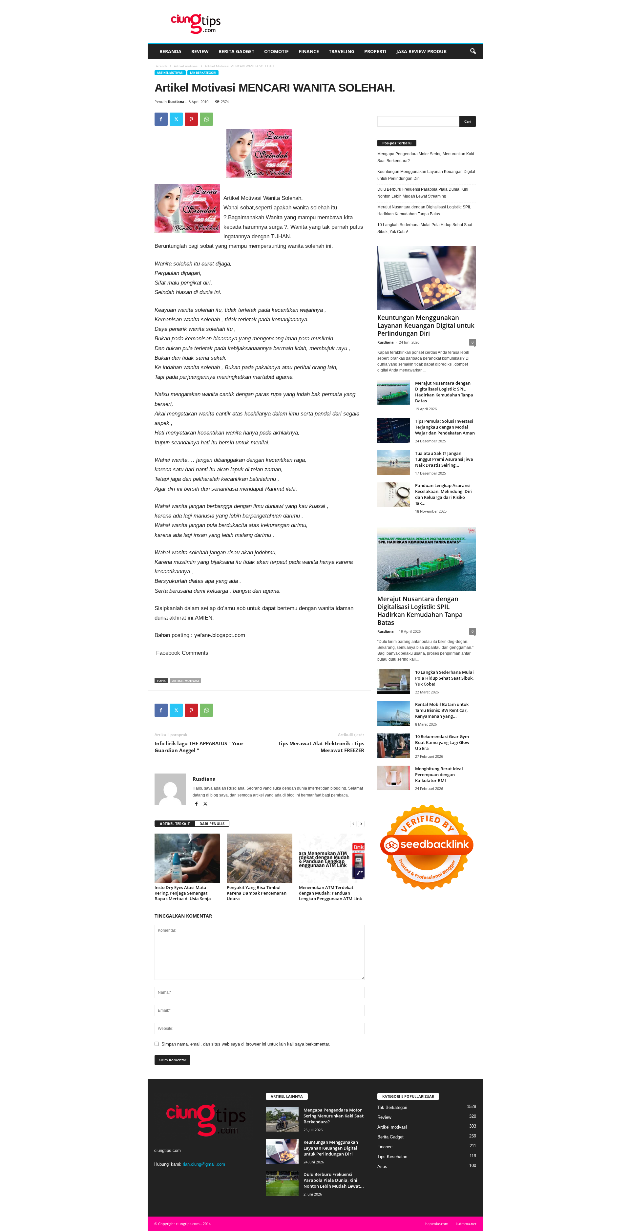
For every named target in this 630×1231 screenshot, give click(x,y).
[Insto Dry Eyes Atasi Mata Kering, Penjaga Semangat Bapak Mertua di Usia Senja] (187, 858)
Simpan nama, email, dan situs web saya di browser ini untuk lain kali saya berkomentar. (245, 1044)
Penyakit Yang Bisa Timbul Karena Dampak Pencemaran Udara (256, 893)
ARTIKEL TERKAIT (175, 823)
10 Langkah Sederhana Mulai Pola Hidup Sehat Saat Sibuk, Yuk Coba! (424, 228)
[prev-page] (353, 823)
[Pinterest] (191, 119)
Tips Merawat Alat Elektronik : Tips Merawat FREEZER (321, 746)
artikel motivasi (185, 681)
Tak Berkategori (203, 73)
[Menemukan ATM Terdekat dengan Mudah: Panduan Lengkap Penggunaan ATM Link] (332, 858)
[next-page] (361, 823)
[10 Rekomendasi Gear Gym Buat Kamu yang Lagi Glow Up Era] (393, 745)
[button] (473, 51)
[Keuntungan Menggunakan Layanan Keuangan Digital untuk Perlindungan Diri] (426, 278)
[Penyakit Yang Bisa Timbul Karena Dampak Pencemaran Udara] (259, 858)
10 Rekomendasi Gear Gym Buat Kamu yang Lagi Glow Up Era (442, 742)
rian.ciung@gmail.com (204, 1164)
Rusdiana (176, 101)
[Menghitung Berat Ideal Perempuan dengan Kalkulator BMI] (393, 778)
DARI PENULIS (212, 823)
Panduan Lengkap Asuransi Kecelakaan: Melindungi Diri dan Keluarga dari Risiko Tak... (443, 494)
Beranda (170, 51)
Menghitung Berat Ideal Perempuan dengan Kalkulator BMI (439, 774)
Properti (375, 51)
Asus (382, 1166)
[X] (176, 119)
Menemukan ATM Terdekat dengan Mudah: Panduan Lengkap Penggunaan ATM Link (330, 893)
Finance (309, 51)
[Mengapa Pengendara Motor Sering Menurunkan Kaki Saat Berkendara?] (282, 1119)
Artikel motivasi (186, 66)
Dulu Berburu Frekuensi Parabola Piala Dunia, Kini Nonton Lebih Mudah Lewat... (334, 1180)
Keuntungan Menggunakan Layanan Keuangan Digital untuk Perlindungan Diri (426, 175)
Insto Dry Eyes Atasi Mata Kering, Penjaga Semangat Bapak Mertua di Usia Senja (183, 893)
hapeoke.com (436, 1223)
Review (200, 51)
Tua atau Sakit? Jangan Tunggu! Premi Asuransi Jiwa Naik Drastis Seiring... (444, 459)
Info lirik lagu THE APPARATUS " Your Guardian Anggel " (199, 746)
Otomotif (276, 51)
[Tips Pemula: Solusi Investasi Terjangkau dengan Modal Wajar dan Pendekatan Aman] (393, 430)
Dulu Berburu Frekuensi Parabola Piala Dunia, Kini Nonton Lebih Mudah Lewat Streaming (422, 193)
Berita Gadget (236, 51)
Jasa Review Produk (421, 51)
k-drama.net (466, 1223)
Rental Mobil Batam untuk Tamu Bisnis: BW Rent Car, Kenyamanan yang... (442, 710)
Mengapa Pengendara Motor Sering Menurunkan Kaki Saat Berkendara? (425, 157)
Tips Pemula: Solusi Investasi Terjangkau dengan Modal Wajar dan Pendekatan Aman (445, 427)
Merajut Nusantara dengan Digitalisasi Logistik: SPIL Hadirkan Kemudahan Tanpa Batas (424, 210)
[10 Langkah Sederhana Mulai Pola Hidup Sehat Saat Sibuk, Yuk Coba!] (393, 681)
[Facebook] (161, 119)
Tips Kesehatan (392, 1156)
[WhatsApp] (206, 119)
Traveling (341, 51)
